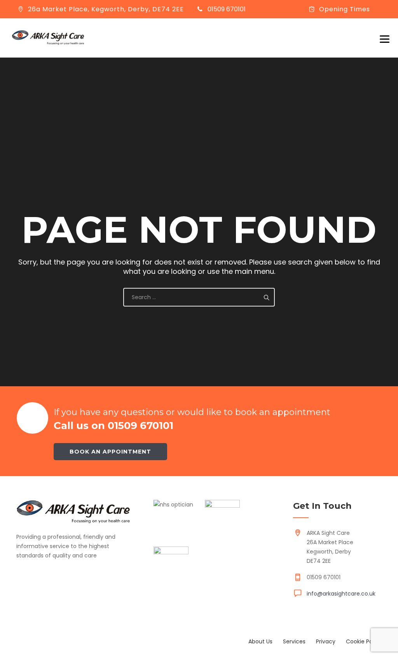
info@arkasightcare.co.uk (341, 593)
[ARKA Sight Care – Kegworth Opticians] (48, 37)
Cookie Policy (364, 641)
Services (294, 641)
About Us (260, 641)
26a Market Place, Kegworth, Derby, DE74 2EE (106, 9)
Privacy (325, 641)
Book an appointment (110, 451)
